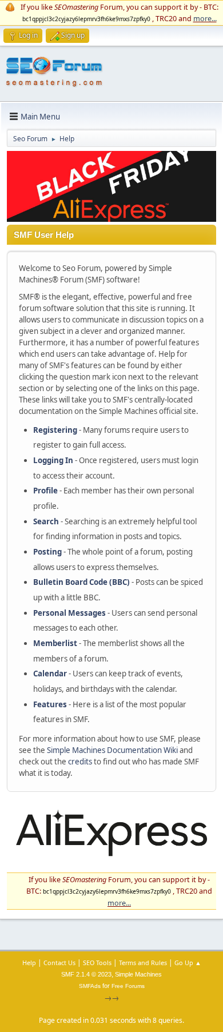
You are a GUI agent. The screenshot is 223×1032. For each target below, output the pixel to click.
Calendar (50, 673)
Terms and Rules (143, 962)
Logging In (53, 460)
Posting (47, 552)
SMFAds (90, 986)
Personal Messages (69, 613)
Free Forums (128, 986)
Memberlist (55, 643)
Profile (45, 490)
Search (46, 521)
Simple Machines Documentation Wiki (112, 750)
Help (29, 962)
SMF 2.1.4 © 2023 (86, 974)
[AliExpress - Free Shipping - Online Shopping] (111, 219)
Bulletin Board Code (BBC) (81, 582)
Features (50, 704)
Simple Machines (138, 974)
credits (80, 761)
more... (205, 18)
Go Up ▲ (187, 962)
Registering (55, 430)
